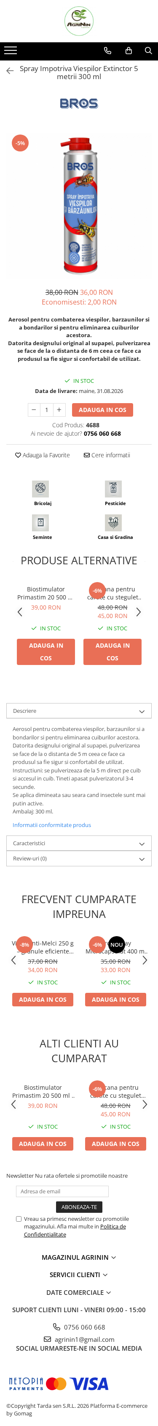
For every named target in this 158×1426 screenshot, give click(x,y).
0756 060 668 (83, 1327)
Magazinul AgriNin (76, 1257)
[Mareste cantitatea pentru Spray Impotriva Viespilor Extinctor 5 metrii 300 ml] (59, 410)
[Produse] (11, 53)
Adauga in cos (102, 410)
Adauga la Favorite (45, 455)
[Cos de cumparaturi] (129, 50)
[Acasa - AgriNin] (79, 21)
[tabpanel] (79, 206)
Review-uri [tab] (30, 858)
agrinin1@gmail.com (84, 1339)
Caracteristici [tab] (29, 843)
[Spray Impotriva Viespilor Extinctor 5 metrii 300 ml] (79, 206)
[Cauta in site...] (148, 50)
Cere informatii (110, 455)
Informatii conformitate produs (52, 825)
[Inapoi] (6, 71)
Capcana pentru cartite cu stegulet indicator (112, 593)
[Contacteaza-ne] (107, 50)
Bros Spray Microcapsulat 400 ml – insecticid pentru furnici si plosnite (116, 947)
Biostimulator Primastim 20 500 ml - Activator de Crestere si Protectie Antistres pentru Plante (46, 593)
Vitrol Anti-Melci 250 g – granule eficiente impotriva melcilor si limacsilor (43, 947)
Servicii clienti (76, 1274)
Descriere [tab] (24, 710)
